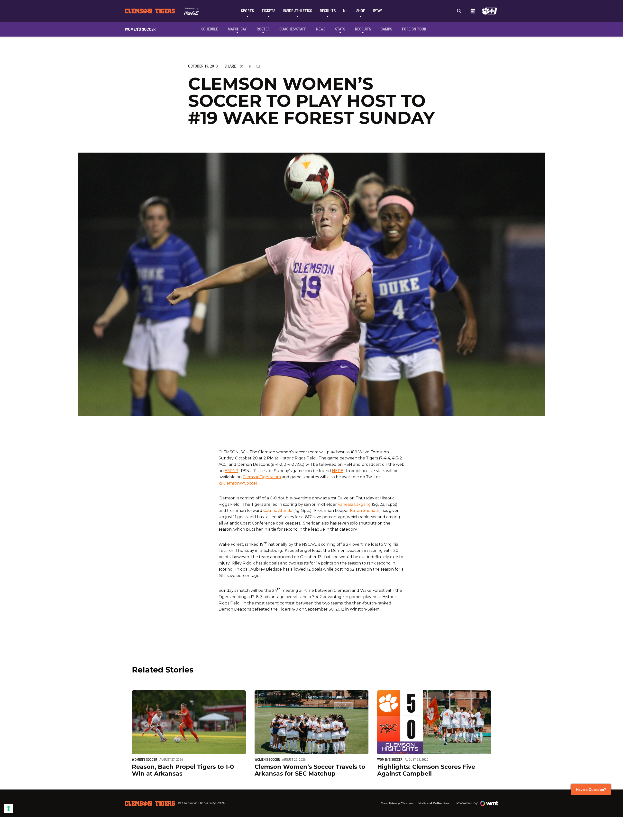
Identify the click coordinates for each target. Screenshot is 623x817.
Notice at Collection (433, 803)
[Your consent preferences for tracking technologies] (8, 808)
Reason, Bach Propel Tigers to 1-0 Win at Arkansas (183, 770)
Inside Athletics (297, 11)
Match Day (237, 29)
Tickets (268, 11)
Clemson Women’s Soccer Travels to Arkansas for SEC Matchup (310, 770)
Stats (340, 29)
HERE (337, 470)
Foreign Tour (414, 29)
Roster (263, 29)
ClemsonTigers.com (262, 477)
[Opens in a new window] (489, 11)
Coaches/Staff (292, 29)
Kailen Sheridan (365, 510)
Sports (247, 11)
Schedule (472, 11)
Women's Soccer (144, 759)
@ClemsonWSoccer (238, 483)
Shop (360, 11)
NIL (345, 11)
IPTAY (377, 11)
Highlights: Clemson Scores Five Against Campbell (426, 770)
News (320, 29)
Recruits (328, 11)
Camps (386, 29)
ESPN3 (231, 470)
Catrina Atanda (277, 510)
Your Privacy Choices (397, 803)
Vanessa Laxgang (354, 504)
